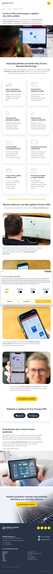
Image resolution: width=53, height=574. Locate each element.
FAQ (3, 554)
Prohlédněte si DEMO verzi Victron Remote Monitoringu (26, 199)
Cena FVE (30, 554)
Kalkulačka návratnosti (33, 559)
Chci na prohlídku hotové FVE (10, 548)
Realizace (4, 553)
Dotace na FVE (31, 556)
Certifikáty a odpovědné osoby (34, 553)
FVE (45, 94)
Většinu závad (10, 180)
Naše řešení (5, 552)
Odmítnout (9, 301)
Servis (3, 557)
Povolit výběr (26, 301)
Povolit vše (43, 301)
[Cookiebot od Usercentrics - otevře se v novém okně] (45, 271)
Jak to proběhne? (31, 557)
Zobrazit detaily (45, 297)
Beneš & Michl (47, 571)
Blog (3, 556)
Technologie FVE (31, 552)
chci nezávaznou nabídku (26, 399)
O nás (3, 559)
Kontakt (4, 560)
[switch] (20, 292)
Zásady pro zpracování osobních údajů (11, 566)
